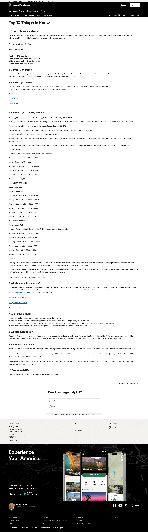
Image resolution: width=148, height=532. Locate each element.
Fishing (44, 277)
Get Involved (48, 15)
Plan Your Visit (15, 15)
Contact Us (13, 440)
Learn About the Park (32, 15)
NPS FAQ (45, 523)
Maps (124, 15)
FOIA (10, 523)
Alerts (117, 15)
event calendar (87, 339)
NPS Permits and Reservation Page (27, 292)
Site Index (79, 427)
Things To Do (37, 339)
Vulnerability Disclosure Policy (86, 523)
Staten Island (13, 104)
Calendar (131, 15)
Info (110, 15)
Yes (53, 401)
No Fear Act (80, 517)
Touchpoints (90, 414)
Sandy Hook (13, 99)
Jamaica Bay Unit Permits (18, 298)
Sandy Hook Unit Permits (18, 303)
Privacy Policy (14, 520)
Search (124, 5)
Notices (45, 517)
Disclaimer (79, 520)
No (53, 407)
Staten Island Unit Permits (18, 308)
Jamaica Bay (13, 93)
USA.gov (112, 517)
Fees (137, 15)
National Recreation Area (27, 11)
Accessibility (13, 517)
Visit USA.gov (57, 528)
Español (79, 430)
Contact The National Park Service (54, 520)
